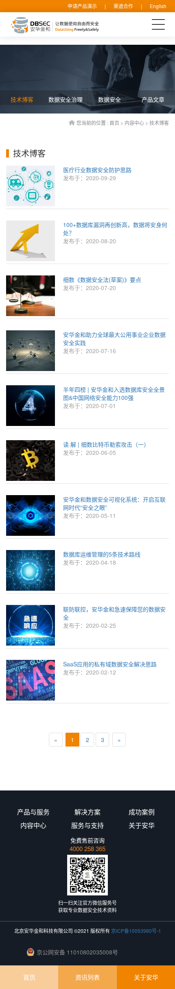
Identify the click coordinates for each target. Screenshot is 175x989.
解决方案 (87, 812)
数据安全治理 (65, 99)
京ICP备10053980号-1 (136, 930)
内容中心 (134, 122)
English (158, 5)
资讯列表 (87, 977)
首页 (114, 122)
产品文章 (153, 99)
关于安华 (146, 977)
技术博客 (159, 122)
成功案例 (142, 812)
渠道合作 (123, 5)
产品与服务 (33, 812)
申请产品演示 (82, 5)
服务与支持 (87, 825)
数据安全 (109, 99)
